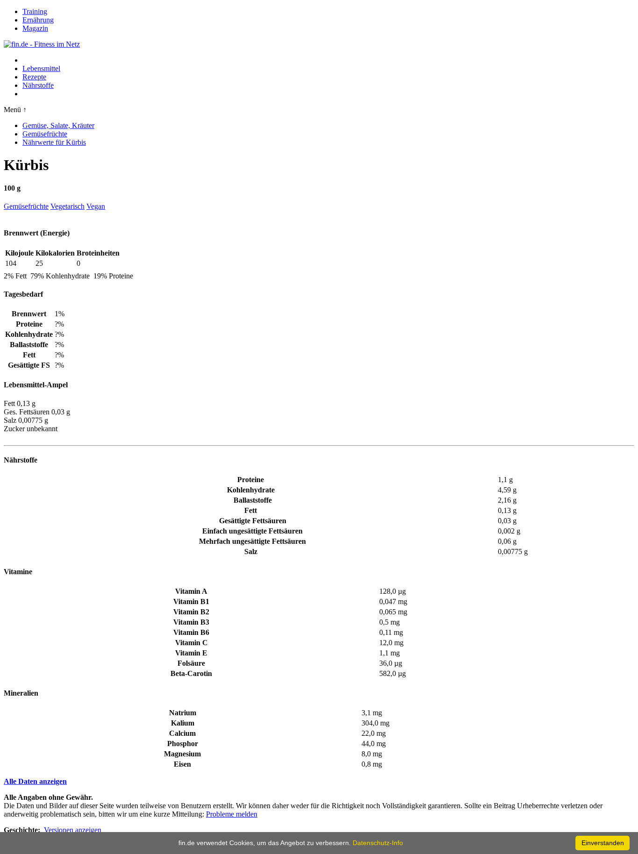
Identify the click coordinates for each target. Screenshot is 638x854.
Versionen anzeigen (72, 830)
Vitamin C (191, 643)
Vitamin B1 (191, 601)
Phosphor (182, 743)
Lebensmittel (41, 68)
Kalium (182, 723)
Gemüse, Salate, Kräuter (58, 125)
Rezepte (34, 77)
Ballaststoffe (253, 500)
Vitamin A (191, 591)
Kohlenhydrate (251, 490)
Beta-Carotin (191, 673)
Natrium (182, 713)
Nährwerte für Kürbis (54, 142)
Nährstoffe (38, 85)
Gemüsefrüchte (44, 134)
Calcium (182, 733)
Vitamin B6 (191, 632)
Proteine (250, 480)
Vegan (95, 206)
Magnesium (182, 754)
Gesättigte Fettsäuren (252, 521)
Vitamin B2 (191, 612)
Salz (250, 551)
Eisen (182, 764)
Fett (250, 510)
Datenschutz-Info (378, 843)
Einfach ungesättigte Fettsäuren (252, 531)
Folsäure (191, 663)
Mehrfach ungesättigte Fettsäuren (252, 541)
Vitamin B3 (191, 622)
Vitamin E (191, 653)
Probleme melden (231, 814)
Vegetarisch (67, 206)
